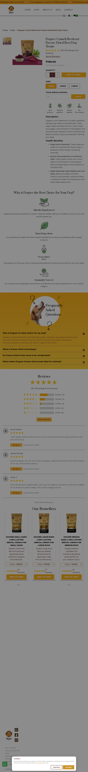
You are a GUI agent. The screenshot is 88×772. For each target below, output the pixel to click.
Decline (56, 767)
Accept (69, 767)
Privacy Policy (39, 762)
